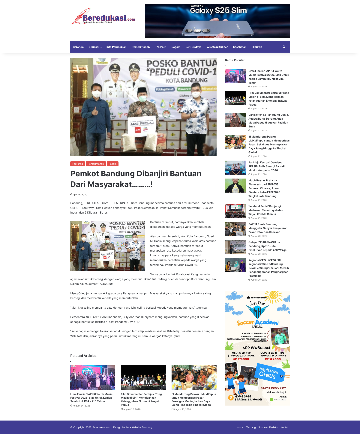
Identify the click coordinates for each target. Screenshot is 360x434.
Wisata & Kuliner (217, 46)
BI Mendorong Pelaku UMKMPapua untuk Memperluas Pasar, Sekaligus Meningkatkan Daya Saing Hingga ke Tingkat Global (269, 144)
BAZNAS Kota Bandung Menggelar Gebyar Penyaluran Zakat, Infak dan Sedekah (267, 228)
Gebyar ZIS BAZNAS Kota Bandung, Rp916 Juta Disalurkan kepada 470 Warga (267, 246)
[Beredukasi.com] (103, 16)
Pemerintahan (141, 46)
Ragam (176, 46)
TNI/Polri (160, 46)
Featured (77, 163)
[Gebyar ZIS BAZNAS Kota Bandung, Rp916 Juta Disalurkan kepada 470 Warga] (235, 247)
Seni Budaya (193, 46)
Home (240, 427)
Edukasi (94, 46)
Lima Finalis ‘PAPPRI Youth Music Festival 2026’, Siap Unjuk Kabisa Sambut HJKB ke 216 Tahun (91, 397)
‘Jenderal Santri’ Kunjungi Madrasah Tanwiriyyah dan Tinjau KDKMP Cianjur (265, 210)
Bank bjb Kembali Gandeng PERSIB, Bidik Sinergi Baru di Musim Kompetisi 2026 (266, 166)
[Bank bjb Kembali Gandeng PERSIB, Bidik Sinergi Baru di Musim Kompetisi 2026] (235, 168)
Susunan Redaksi (268, 427)
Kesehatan (240, 46)
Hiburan (257, 46)
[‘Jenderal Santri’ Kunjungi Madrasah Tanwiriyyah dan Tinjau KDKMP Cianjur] (235, 211)
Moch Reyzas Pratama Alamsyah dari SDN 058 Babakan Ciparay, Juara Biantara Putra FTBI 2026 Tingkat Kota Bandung (264, 188)
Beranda (78, 46)
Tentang (251, 427)
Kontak (285, 427)
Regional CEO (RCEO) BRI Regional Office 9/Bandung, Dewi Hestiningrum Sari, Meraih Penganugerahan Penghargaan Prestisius (268, 267)
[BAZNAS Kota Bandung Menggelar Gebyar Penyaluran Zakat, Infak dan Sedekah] (235, 229)
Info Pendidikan (116, 46)
